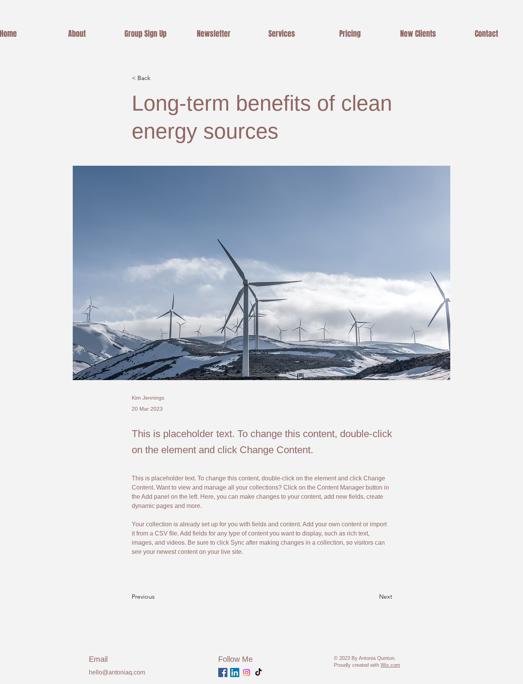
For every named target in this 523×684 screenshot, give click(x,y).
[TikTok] (258, 672)
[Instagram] (246, 672)
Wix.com (390, 665)
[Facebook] (222, 672)
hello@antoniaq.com (117, 672)
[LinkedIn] (234, 672)
